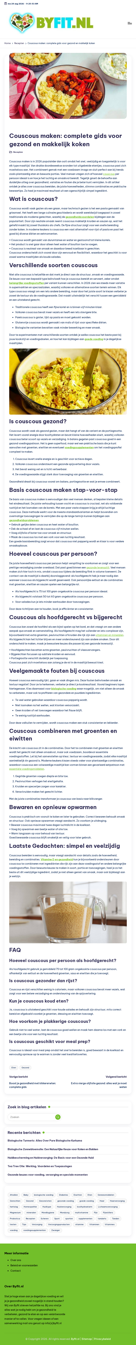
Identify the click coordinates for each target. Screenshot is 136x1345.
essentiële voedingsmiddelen (26, 769)
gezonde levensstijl (97, 567)
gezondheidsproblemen (24, 520)
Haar (102, 1201)
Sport (57, 1218)
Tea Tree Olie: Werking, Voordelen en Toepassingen (40, 1166)
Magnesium (15, 1212)
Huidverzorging (64, 1206)
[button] (58, 1117)
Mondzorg (64, 1212)
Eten (14, 1067)
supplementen (85, 1218)
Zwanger (55, 1230)
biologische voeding (63, 688)
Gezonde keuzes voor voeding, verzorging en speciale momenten (48, 1174)
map (89, 1339)
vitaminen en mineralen (109, 635)
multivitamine (81, 1212)
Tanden (115, 1218)
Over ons (15, 1260)
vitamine (79, 1224)
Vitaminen (94, 1224)
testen (13, 1224)
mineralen (31, 1212)
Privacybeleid (102, 1339)
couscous (109, 174)
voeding (14, 1230)
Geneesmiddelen (106, 1195)
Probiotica (15, 1218)
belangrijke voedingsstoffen (26, 283)
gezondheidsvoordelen (80, 217)
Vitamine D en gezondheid (57, 859)
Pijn (95, 1212)
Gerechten (15, 1201)
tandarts (102, 1218)
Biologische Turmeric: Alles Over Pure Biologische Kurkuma (45, 1140)
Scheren (45, 1218)
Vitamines (110, 1224)
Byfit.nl (75, 1339)
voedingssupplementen (79, 447)
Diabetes (63, 1195)
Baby (26, 1195)
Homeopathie (30, 1206)
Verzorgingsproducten (59, 1224)
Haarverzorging (117, 1201)
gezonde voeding (65, 1201)
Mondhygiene (48, 1212)
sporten (69, 1218)
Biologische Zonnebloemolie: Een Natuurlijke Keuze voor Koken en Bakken (53, 1149)
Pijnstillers (108, 1212)
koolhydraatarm (84, 1206)
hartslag (14, 1206)
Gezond (25, 1067)
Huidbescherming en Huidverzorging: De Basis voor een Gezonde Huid (51, 1157)
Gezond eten (45, 1201)
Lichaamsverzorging (108, 1206)
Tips (24, 1224)
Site (84, 1339)
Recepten (17, 127)
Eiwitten (78, 1195)
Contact (15, 1270)
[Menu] (129, 23)
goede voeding (94, 339)
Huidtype (46, 1206)
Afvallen (14, 1195)
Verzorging (37, 1224)
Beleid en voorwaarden (24, 1265)
